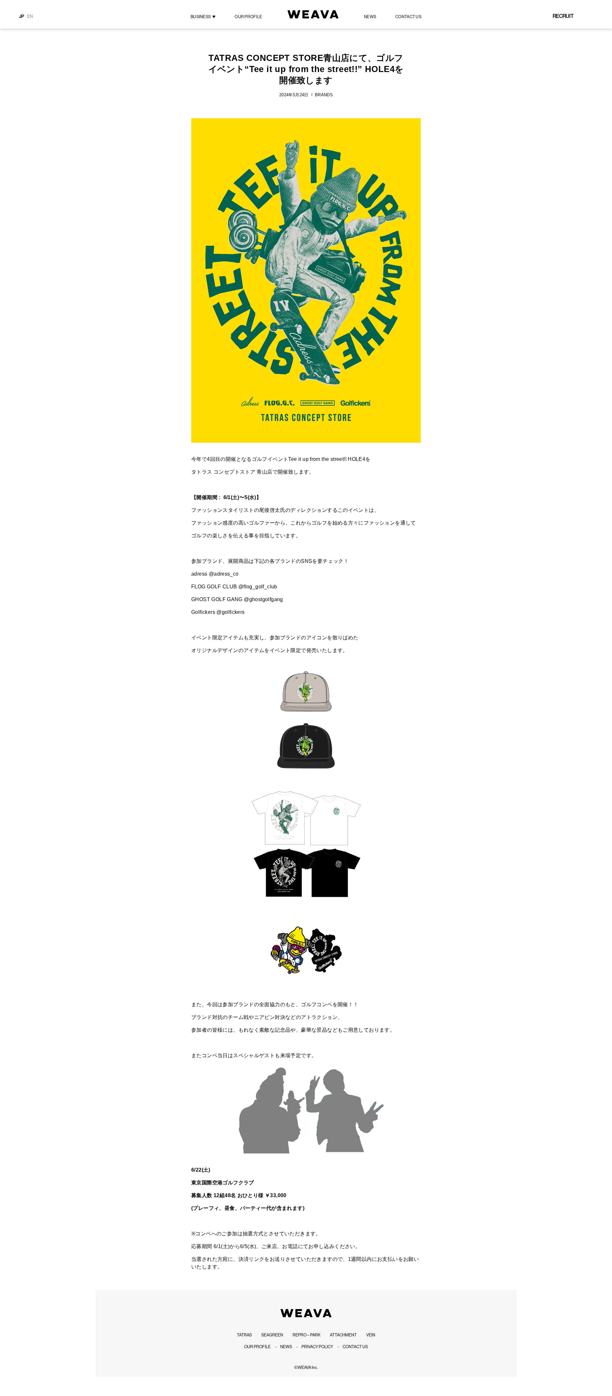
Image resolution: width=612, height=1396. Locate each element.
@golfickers (230, 612)
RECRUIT (563, 16)
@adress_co (224, 574)
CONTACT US (408, 16)
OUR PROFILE (257, 1346)
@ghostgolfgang (263, 599)
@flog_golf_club (257, 586)
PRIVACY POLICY (317, 1346)
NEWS (286, 1346)
